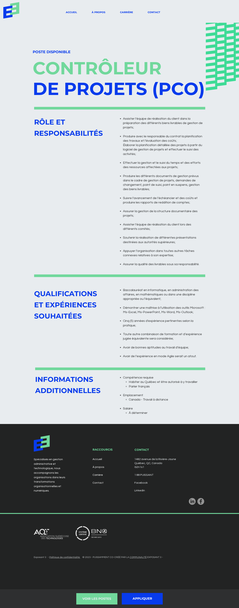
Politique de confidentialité (64, 557)
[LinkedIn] (192, 501)
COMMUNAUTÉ (138, 557)
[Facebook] (200, 501)
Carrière (98, 474)
